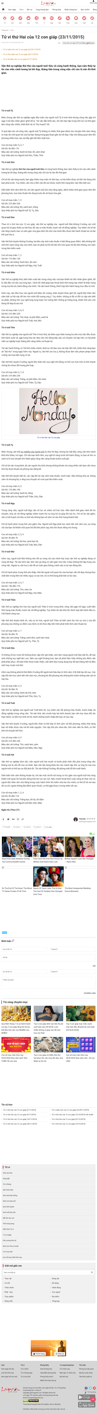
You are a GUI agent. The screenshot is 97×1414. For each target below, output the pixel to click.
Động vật (55, 1278)
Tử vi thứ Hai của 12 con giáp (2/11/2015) (19, 1110)
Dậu (76, 23)
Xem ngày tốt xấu (7, 1369)
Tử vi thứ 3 (27, 827)
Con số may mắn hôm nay (12, 1257)
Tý (5, 23)
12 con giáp (48, 827)
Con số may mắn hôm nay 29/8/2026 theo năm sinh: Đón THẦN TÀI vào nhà (14, 1058)
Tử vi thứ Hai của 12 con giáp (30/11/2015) (20, 1124)
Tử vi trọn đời (7, 1252)
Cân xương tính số (9, 1240)
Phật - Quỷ (9, 1292)
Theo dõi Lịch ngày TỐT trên (72, 43)
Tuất (84, 23)
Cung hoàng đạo (42, 10)
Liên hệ (62, 1409)
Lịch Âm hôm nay (7, 1373)
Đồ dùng (55, 1283)
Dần (20, 23)
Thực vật (8, 1278)
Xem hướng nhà (46, 1369)
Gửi (94, 966)
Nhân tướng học (71, 10)
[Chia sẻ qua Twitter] (8, 819)
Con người (56, 1292)
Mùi (59, 23)
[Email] (18, 819)
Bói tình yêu (64, 1377)
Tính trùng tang (8, 1224)
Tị (44, 23)
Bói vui (29, 10)
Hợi (92, 23)
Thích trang (40, 1354)
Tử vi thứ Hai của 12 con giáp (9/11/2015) (19, 1115)
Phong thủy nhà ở (46, 1377)
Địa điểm (55, 1297)
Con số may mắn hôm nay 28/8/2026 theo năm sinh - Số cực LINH (80, 1058)
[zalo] (13, 819)
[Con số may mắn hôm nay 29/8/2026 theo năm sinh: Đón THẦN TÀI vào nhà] (16, 1044)
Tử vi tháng (7, 1184)
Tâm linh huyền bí (85, 1377)
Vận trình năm (8, 1190)
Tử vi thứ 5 (37, 827)
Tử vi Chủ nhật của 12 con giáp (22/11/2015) (20, 54)
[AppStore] (86, 1407)
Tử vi (21, 10)
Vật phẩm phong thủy (48, 1373)
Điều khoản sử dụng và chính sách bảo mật (44, 1409)
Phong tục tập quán (86, 1369)
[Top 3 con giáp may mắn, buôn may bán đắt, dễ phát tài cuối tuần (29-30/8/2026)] (80, 1013)
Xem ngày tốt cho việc (9, 1377)
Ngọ (51, 23)
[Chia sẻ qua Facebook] (3, 819)
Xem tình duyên (8, 1207)
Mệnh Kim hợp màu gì (48, 1380)
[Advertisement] (36, 90)
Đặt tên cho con (8, 1218)
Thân (68, 23)
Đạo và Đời (85, 10)
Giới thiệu (26, 1409)
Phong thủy (56, 10)
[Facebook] (86, 1389)
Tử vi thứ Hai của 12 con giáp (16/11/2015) (20, 1119)
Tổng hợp (56, 1301)
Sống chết (9, 1301)
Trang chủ (4, 30)
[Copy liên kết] (23, 819)
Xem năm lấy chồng (10, 1195)
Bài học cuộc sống (86, 1373)
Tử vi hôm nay (65, 1369)
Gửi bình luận (90, 993)
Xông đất (6, 1179)
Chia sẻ (60, 1354)
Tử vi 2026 (24, 1369)
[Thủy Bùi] (76, 819)
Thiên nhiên (9, 1288)
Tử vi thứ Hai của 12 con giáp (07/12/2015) (68, 1119)
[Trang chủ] (3, 9)
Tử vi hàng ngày (26, 1373)
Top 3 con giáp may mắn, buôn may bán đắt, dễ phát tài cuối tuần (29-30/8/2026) (80, 1027)
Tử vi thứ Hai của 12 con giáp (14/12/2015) (68, 1124)
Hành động (56, 1288)
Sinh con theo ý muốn (11, 1246)
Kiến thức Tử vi (8, 1229)
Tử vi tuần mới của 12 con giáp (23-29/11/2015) (21, 49)
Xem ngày (12, 10)
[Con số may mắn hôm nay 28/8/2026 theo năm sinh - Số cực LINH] (80, 1044)
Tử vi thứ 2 (16, 827)
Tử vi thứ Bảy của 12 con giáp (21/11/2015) (20, 59)
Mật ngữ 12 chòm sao (68, 1373)
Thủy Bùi (82, 819)
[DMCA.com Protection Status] (31, 1402)
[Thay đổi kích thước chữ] (59, 43)
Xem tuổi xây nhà (9, 1212)
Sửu (12, 23)
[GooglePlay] (86, 1400)
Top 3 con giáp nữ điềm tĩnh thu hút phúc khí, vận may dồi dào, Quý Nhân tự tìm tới (48, 1058)
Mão (28, 23)
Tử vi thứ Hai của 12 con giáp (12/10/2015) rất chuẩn (72, 1115)
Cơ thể (7, 1283)
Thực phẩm (9, 1297)
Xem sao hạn (7, 1173)
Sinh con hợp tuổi (9, 1201)
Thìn (36, 23)
